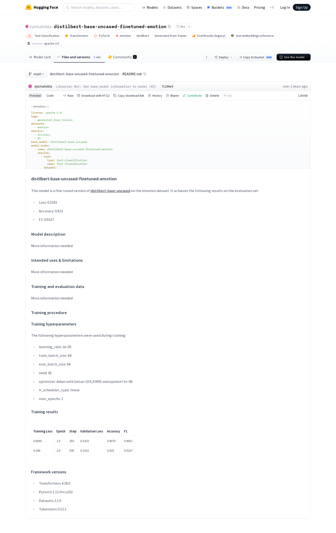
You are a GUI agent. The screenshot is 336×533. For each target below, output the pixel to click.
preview (35, 95)
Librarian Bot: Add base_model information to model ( (103, 86)
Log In (285, 7)
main (37, 74)
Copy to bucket (257, 57)
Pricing (259, 7)
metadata (39, 106)
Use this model (294, 57)
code (50, 95)
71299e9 (167, 86)
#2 (153, 86)
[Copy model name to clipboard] (169, 26)
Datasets (175, 7)
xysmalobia (40, 26)
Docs (245, 7)
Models (152, 7)
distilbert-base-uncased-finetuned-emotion (110, 26)
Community (124, 57)
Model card (42, 57)
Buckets (221, 7)
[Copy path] (144, 73)
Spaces (196, 7)
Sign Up (302, 7)
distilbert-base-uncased (110, 190)
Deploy (224, 57)
